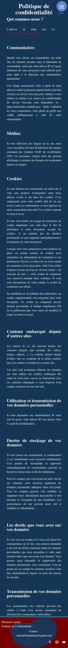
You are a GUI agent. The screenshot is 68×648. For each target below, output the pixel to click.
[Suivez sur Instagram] (57, 642)
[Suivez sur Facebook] (50, 642)
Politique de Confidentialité (16, 626)
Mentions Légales (11, 622)
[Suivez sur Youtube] (64, 642)
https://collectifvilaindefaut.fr (22, 33)
